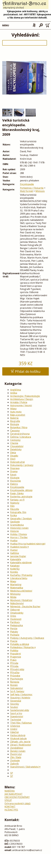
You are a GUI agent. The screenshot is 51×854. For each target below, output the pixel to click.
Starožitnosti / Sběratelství (24, 766)
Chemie (14, 443)
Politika (14, 650)
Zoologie (15, 760)
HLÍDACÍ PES (11, 809)
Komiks (14, 572)
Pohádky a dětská (19, 644)
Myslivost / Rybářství (21, 600)
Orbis (13, 616)
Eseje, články (17, 493)
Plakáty (14, 631)
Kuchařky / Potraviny (21, 575)
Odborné (15, 609)
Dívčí (12, 458)
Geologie (15, 521)
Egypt (13, 474)
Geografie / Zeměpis (21, 518)
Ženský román (17, 751)
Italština (14, 553)
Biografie (15, 421)
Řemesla (14, 681)
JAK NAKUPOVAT (14, 794)
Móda (13, 597)
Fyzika (13, 515)
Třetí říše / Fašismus (21, 722)
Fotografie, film (18, 512)
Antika (13, 392)
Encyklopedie (27, 184)
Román (14, 685)
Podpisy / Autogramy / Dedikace (27, 638)
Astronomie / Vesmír (21, 405)
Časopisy (15, 430)
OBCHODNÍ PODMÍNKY (17, 797)
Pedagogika (16, 625)
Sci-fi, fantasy (17, 691)
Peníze (13, 628)
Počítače (14, 634)
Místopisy (15, 594)
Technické (15, 719)
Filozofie (14, 509)
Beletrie (14, 418)
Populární (15, 653)
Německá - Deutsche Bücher (25, 606)
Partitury (15, 622)
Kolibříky (15, 568)
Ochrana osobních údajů (17, 803)
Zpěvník (14, 763)
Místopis (40, 191)
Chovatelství (16, 446)
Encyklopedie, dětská (21, 490)
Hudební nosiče (18, 546)
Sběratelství (16, 688)
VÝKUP (8, 800)
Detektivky (16, 449)
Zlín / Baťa (15, 757)
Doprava (14, 468)
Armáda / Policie (18, 402)
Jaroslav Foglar (18, 556)
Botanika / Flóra (18, 427)
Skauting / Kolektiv (20, 697)
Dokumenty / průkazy (21, 465)
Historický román (19, 528)
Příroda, (14, 666)
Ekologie (14, 477)
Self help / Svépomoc (21, 694)
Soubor (14, 707)
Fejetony (14, 502)
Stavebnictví (16, 716)
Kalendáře (15, 559)
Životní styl (16, 754)
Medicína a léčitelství (21, 590)
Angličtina (15, 389)
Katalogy (15, 565)
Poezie (13, 641)
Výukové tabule (18, 738)
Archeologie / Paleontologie (25, 396)
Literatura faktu (18, 578)
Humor (14, 550)
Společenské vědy (19, 710)
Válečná (14, 732)
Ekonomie (15, 480)
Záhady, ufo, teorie (20, 741)
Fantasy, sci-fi (17, 499)
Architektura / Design (21, 399)
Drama (13, 471)
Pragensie (15, 656)
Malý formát (26, 191)
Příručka (14, 672)
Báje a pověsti (17, 414)
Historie (14, 531)
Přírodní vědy (17, 669)
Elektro (14, 484)
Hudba (13, 540)
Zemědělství (16, 747)
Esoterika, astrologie (21, 496)
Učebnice (15, 725)
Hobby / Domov (18, 534)
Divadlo (14, 455)
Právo (13, 659)
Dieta (13, 452)
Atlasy (13, 408)
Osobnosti (15, 619)
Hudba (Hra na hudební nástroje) (27, 543)
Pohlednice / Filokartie (31, 188)
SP (11, 773)
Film (12, 506)
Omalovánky (16, 612)
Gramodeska (17, 524)
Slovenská (15, 700)
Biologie (14, 424)
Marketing (15, 584)
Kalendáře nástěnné (21, 562)
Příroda (14, 663)
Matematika (16, 587)
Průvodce (15, 675)
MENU (5, 25)
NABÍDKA (10, 790)
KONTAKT (10, 806)
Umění (13, 729)
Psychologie (16, 678)
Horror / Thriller (19, 537)
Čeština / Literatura (20, 436)
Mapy (13, 581)
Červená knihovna (19, 433)
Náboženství (17, 603)
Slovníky (14, 703)
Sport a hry (16, 713)
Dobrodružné (17, 462)
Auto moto (16, 411)
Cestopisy (15, 440)
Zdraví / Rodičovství (20, 744)
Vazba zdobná (17, 735)
